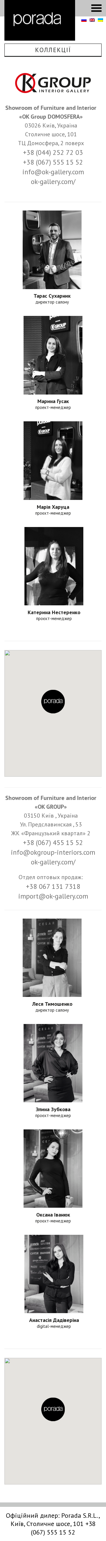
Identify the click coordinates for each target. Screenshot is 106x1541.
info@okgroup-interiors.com (53, 852)
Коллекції (53, 50)
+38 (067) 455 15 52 (53, 842)
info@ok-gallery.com (53, 172)
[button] (53, 701)
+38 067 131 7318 (53, 886)
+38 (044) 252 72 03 (53, 152)
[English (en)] (92, 20)
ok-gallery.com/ (53, 181)
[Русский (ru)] (84, 20)
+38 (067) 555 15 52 (53, 162)
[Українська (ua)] (100, 20)
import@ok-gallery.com (53, 896)
